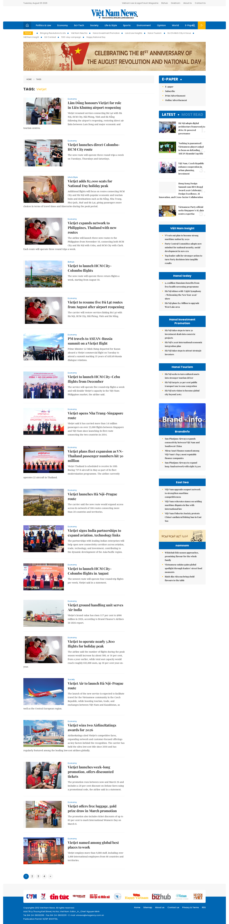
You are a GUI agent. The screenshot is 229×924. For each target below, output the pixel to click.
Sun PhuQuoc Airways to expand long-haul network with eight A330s (183, 464)
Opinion (161, 25)
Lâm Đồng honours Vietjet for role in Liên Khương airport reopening (94, 105)
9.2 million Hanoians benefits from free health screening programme (182, 284)
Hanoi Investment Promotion (106, 33)
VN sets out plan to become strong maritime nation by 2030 (181, 237)
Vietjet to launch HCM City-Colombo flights (90, 268)
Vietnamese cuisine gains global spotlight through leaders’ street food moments (183, 568)
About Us (187, 3)
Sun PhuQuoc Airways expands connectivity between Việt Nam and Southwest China (182, 442)
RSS (204, 907)
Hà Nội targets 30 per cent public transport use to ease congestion (181, 384)
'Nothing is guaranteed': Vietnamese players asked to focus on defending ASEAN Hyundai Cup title (191, 148)
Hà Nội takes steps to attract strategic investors (183, 352)
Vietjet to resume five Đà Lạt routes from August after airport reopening (96, 304)
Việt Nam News (114, 13)
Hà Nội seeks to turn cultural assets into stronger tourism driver (182, 376)
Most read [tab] (192, 114)
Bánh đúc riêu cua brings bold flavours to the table (179, 578)
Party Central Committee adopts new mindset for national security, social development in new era (183, 247)
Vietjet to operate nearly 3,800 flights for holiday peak (91, 643)
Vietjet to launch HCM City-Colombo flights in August (90, 571)
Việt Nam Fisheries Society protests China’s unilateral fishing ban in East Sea (183, 517)
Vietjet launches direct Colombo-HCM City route (94, 147)
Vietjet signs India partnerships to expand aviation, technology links (94, 532)
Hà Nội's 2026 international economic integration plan (183, 344)
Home (29, 79)
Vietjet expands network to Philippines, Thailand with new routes (92, 228)
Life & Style (111, 25)
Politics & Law (43, 25)
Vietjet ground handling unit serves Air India (95, 607)
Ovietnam (175, 3)
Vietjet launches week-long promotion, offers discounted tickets (91, 772)
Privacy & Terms (190, 907)
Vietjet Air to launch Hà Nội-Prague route (95, 685)
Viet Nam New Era (79, 33)
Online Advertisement (176, 100)
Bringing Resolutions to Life (53, 33)
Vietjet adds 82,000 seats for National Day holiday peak (90, 183)
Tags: (29, 89)
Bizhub (164, 3)
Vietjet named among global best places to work (93, 844)
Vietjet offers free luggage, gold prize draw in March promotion (92, 808)
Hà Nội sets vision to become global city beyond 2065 (182, 392)
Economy (62, 25)
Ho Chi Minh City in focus (179, 33)
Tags (38, 79)
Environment (144, 25)
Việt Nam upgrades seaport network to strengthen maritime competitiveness (182, 493)
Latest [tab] (169, 114)
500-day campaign (71, 37)
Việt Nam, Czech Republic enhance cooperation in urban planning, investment (191, 168)
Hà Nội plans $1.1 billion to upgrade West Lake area (182, 305)
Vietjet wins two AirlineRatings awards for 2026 (92, 727)
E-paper (170, 79)
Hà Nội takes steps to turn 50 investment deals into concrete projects (180, 334)
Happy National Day (95, 37)
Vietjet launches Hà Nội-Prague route (92, 496)
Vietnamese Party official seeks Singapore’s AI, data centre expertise (191, 210)
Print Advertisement (175, 95)
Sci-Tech (79, 25)
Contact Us (200, 3)
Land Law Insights (133, 33)
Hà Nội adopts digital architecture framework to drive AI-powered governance (191, 128)
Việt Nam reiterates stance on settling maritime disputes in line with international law (183, 505)
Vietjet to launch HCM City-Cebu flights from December (94, 379)
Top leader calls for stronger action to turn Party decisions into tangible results (183, 259)
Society (94, 25)
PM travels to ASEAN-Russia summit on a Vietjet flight (90, 341)
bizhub (71, 262)
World (175, 25)
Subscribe (170, 91)
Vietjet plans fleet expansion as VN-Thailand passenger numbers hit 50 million (95, 456)
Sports (127, 25)
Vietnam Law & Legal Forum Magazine (140, 3)
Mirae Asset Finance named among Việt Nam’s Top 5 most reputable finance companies (182, 454)
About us (159, 907)
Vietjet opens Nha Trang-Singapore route (95, 415)
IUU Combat (50, 37)
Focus (28, 33)
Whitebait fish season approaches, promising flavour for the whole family (182, 556)
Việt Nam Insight (31, 37)
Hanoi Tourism (155, 33)
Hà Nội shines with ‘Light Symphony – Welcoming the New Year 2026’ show (183, 295)
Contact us (173, 907)
